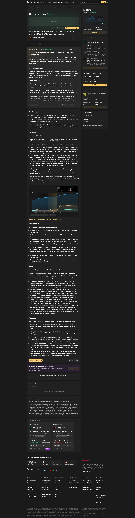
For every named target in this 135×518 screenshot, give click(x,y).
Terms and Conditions (87, 513)
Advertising (98, 482)
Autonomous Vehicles (45, 489)
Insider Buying (44, 485)
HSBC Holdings (58, 482)
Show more (77, 38)
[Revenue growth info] (91, 29)
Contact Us (98, 487)
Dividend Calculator (73, 487)
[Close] (78, 375)
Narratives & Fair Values (74, 485)
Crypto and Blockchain (46, 494)
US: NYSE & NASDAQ (31, 480)
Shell (56, 485)
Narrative (30, 44)
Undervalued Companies (46, 480)
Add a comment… (34, 386)
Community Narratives (87, 489)
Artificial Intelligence (45, 492)
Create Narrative (74, 368)
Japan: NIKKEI (30, 494)
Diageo (56, 489)
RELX (56, 494)
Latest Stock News (86, 480)
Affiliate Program (100, 497)
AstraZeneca (58, 480)
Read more (33, 104)
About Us (98, 485)
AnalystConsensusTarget (39, 37)
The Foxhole (85, 485)
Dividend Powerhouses (46, 482)
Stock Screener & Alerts (74, 482)
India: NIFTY (29, 487)
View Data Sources (86, 471)
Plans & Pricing (99, 480)
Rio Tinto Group (58, 492)
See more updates (94, 68)
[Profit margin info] (102, 29)
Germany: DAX (30, 499)
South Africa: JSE (31, 492)
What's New (85, 492)
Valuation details (95, 32)
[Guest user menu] (107, 2)
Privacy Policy (96, 513)
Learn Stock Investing (101, 495)
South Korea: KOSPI (31, 496)
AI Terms (101, 513)
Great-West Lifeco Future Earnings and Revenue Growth (45, 219)
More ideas (43, 499)
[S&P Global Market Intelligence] (86, 461)
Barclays (57, 499)
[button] (30, 38)
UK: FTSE (29, 482)
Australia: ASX (30, 485)
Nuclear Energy (44, 487)
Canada (35, 7)
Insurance (40, 7)
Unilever (56, 487)
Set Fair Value (34, 445)
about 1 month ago (69, 448)
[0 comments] (62, 28)
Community (31, 7)
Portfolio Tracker (72, 480)
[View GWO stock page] (30, 14)
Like (59, 28)
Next (75, 49)
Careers (98, 489)
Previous (70, 49)
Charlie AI (98, 502)
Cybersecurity (44, 496)
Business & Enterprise (101, 500)
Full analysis (95, 107)
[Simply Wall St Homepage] (33, 2)
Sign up (103, 2)
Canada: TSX (30, 489)
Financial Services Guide (87, 515)
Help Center (99, 493)
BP (55, 496)
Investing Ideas (85, 487)
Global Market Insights (87, 482)
